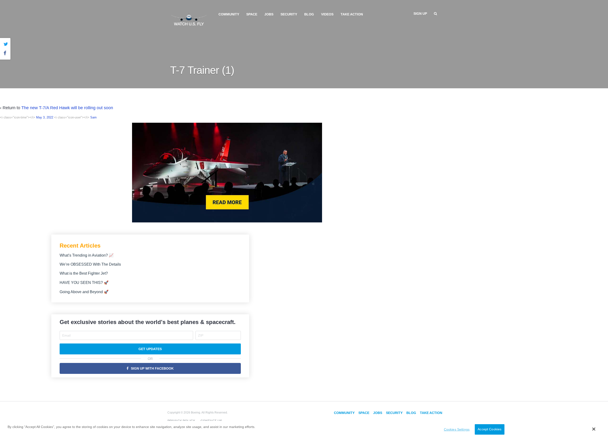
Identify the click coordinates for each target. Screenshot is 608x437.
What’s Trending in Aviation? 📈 (87, 255)
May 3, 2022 (44, 117)
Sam (93, 117)
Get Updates (150, 349)
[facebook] (6, 53)
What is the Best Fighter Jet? (84, 273)
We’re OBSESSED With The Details (90, 264)
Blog (309, 14)
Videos (327, 14)
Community (228, 14)
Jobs (268, 14)
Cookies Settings (457, 429)
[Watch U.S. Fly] (189, 19)
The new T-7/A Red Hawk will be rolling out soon (67, 107)
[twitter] (6, 44)
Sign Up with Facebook (152, 368)
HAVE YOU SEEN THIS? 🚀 (84, 283)
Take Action (352, 14)
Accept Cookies (489, 429)
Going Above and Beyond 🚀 (84, 292)
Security (288, 14)
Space (251, 14)
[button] (593, 429)
